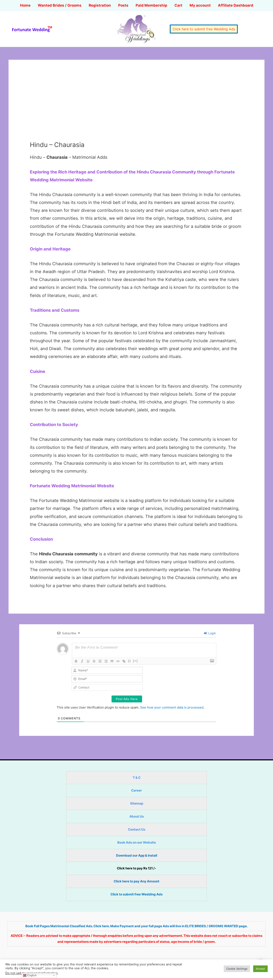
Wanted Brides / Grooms (59, 5)
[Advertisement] (136, 109)
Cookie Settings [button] (236, 968)
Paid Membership (151, 5)
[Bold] (76, 661)
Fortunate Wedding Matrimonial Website (72, 485)
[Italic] (82, 661)
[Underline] (88, 661)
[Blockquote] (112, 661)
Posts (123, 5)
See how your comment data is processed (171, 707)
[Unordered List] (106, 661)
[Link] (124, 661)
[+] (135, 660)
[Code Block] (118, 661)
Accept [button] (260, 968)
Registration (100, 5)
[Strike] (94, 661)
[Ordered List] (100, 661)
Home (25, 5)
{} (129, 660)
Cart (178, 5)
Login (211, 633)
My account (200, 5)
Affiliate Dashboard (235, 5)
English (31, 975)
